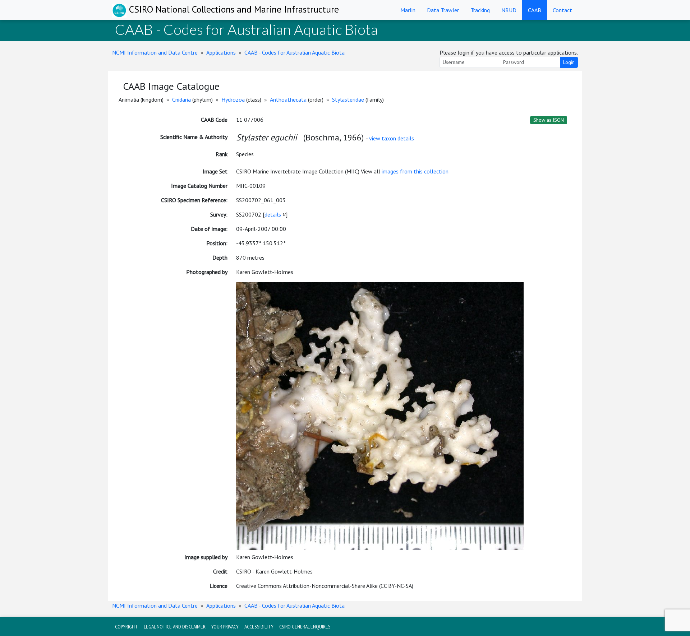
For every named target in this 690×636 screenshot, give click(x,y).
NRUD (508, 10)
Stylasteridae (348, 99)
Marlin (407, 10)
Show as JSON (548, 120)
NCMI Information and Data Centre (155, 52)
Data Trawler (443, 10)
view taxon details (391, 138)
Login (569, 62)
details (272, 214)
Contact (562, 10)
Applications (221, 52)
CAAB (534, 10)
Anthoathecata (288, 99)
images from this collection (415, 171)
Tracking (480, 10)
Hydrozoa (233, 99)
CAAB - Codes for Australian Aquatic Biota (294, 52)
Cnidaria (181, 99)
